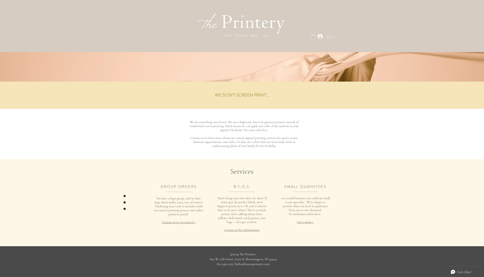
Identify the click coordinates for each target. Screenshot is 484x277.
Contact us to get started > (178, 222)
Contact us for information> (242, 230)
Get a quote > (305, 222)
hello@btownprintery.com (252, 264)
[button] (313, 36)
